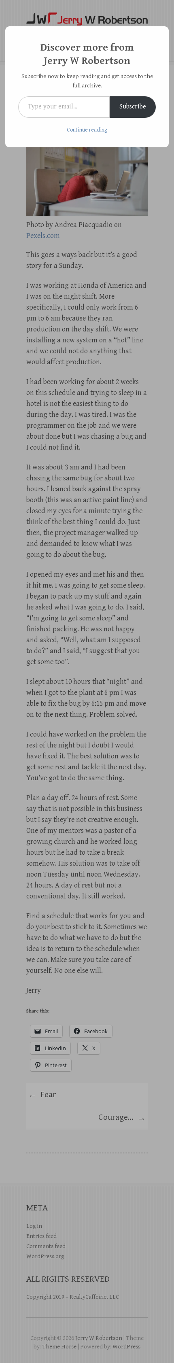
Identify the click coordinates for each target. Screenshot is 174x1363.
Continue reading (87, 130)
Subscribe (132, 106)
